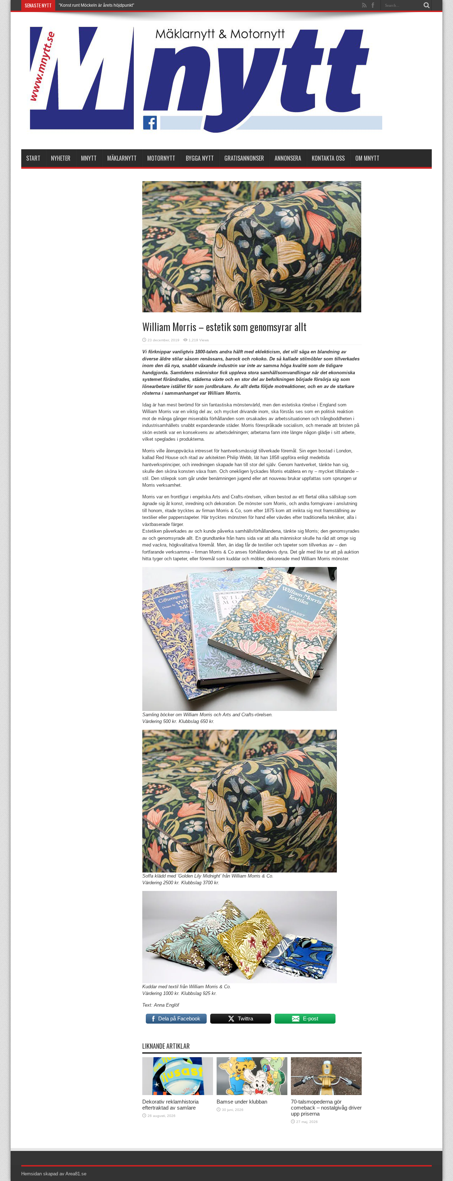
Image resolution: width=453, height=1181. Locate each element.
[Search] (426, 5)
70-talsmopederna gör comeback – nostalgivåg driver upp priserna (326, 1108)
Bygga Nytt (200, 158)
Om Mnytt (367, 158)
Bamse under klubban (242, 1102)
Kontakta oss (328, 158)
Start (33, 158)
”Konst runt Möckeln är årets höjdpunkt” (96, 5)
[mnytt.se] (201, 131)
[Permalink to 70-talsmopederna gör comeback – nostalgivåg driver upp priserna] (326, 1093)
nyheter (60, 158)
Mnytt (89, 158)
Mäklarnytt (122, 158)
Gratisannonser (244, 158)
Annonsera (288, 158)
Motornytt (161, 158)
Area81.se (75, 1173)
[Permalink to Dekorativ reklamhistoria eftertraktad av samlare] (177, 1093)
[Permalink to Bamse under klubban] (252, 1093)
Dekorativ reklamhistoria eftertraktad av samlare (170, 1105)
